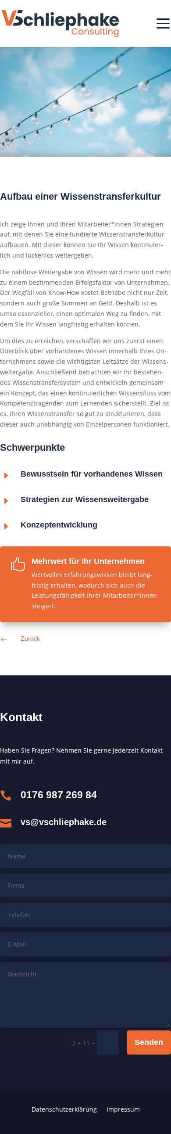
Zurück (30, 638)
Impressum (123, 1109)
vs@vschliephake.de (64, 822)
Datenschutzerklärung (64, 1109)
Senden (149, 1042)
